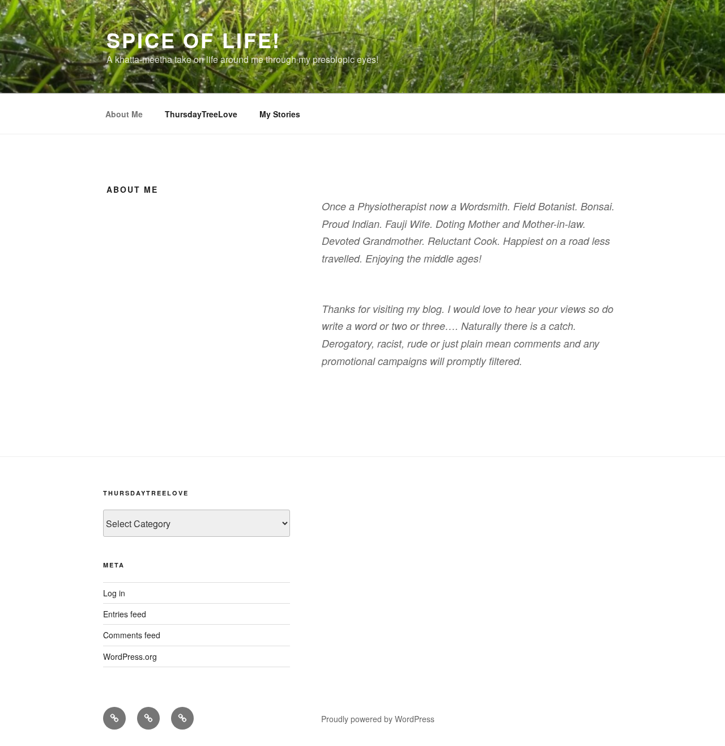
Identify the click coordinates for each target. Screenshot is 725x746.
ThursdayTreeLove (201, 114)
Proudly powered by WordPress (377, 718)
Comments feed (131, 635)
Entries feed (124, 614)
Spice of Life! (193, 39)
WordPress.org (130, 656)
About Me (124, 114)
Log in (114, 593)
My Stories (279, 114)
